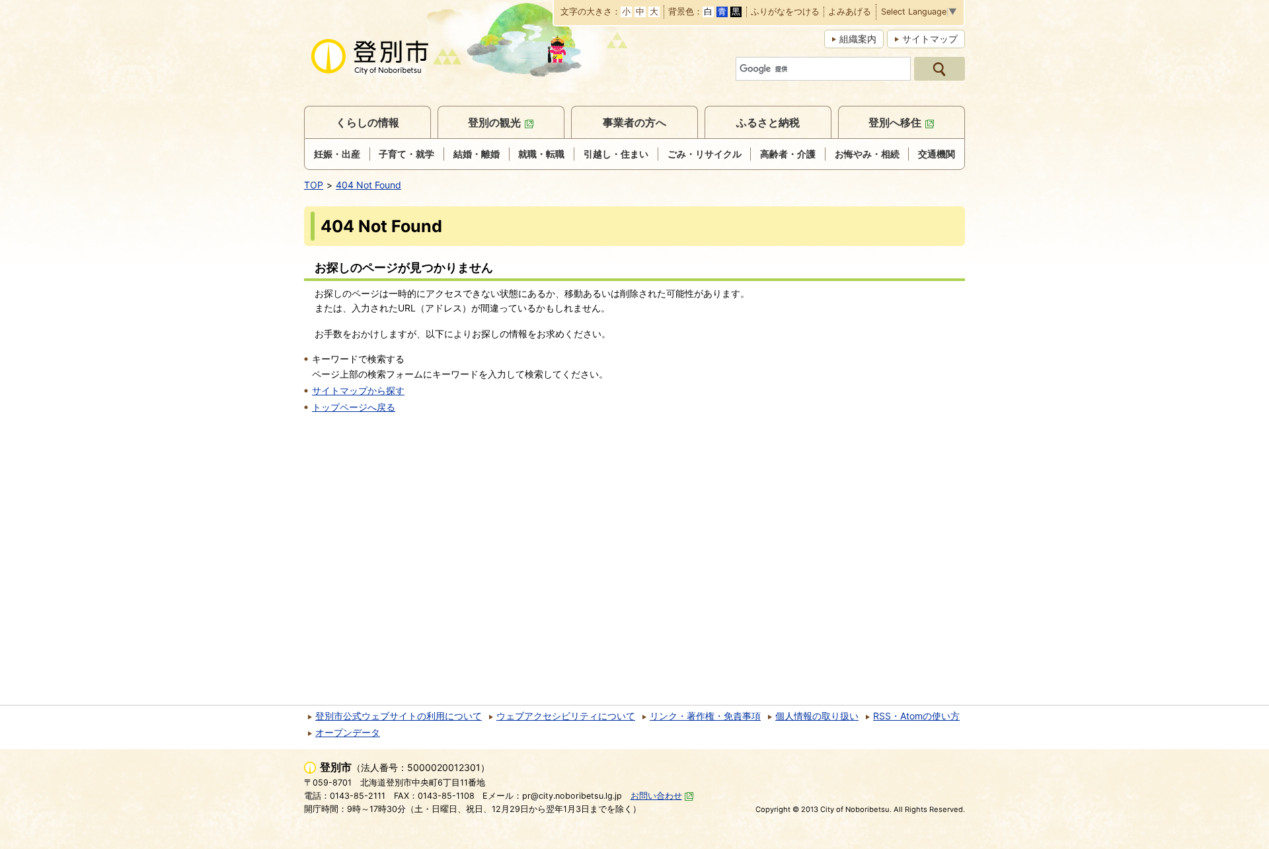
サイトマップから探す (358, 390)
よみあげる (849, 12)
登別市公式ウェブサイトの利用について (398, 715)
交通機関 (936, 153)
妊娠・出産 (337, 153)
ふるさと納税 (768, 122)
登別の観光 (494, 122)
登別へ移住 (894, 122)
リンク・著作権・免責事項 (705, 715)
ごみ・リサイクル (705, 153)
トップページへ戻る (353, 407)
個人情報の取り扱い (817, 715)
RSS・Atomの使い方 (916, 715)
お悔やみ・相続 (867, 153)
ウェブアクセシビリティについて (565, 715)
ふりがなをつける (785, 12)
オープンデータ (347, 732)
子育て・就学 (406, 153)
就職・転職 (541, 153)
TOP (313, 184)
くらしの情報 (367, 122)
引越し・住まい (616, 153)
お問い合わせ (656, 796)
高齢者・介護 (788, 153)
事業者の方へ (634, 122)
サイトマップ (930, 38)
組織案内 (857, 38)
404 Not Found (368, 184)
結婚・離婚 (476, 153)
